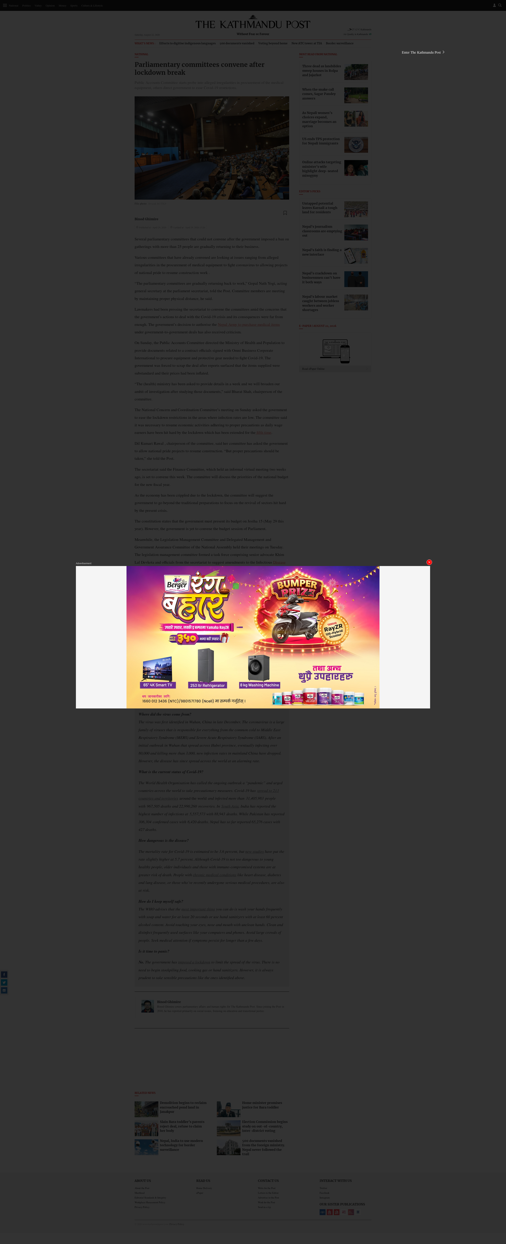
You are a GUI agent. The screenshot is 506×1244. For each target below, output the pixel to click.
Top (498, 1213)
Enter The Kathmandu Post (422, 52)
